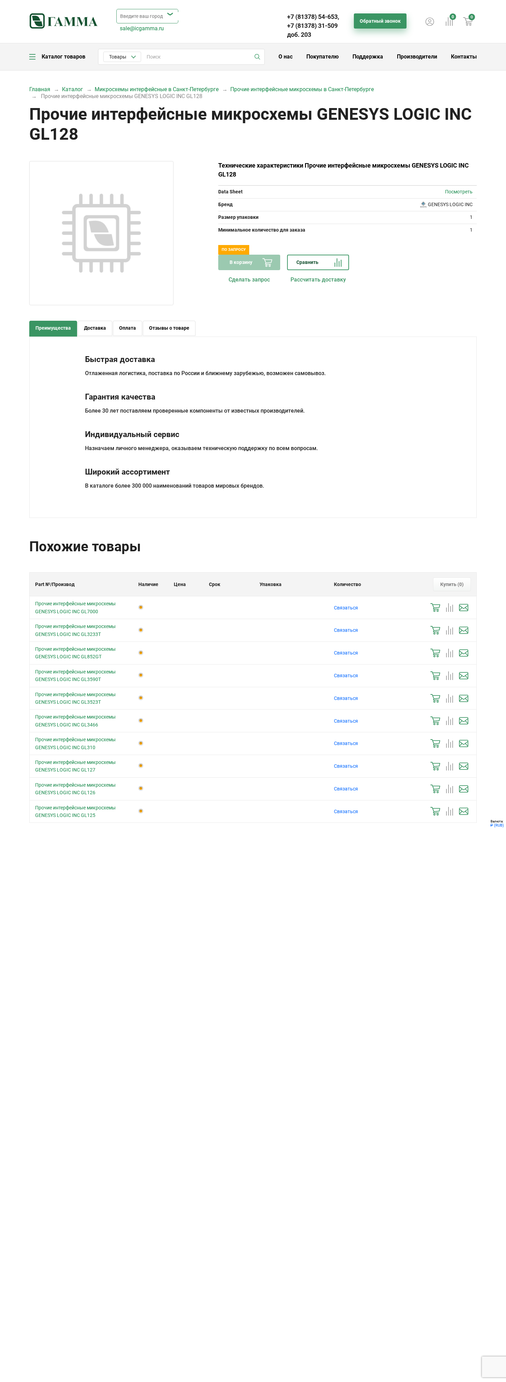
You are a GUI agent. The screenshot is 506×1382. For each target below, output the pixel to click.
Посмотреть (459, 191)
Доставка (95, 328)
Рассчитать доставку (318, 279)
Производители (417, 56)
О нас (285, 56)
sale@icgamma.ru (142, 28)
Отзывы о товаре (169, 328)
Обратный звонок (380, 21)
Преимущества (53, 328)
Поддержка (367, 56)
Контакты (464, 56)
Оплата (127, 328)
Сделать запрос (249, 279)
